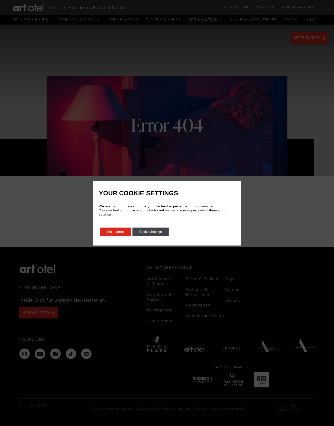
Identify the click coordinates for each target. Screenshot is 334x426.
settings (105, 214)
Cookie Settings (150, 231)
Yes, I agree (115, 231)
